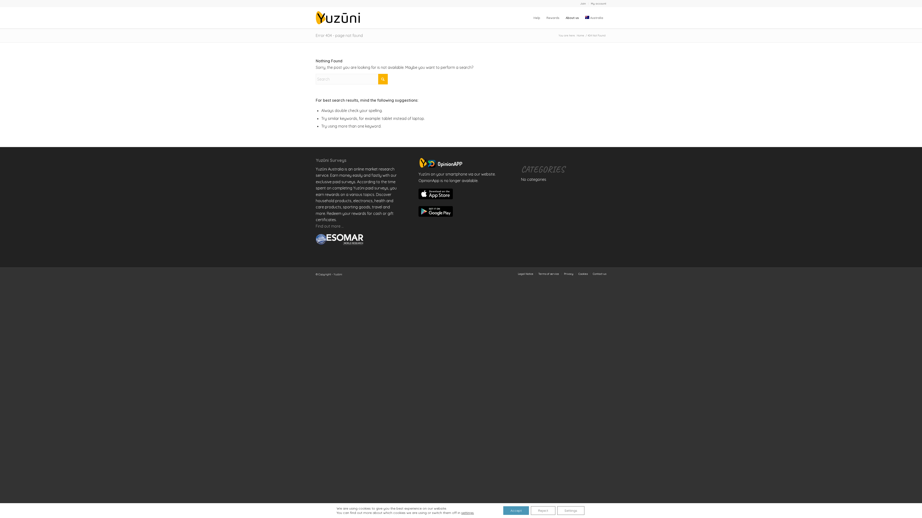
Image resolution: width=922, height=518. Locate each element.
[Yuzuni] (339, 18)
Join (583, 3)
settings (467, 513)
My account (598, 3)
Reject (543, 510)
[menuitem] (583, 3)
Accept (516, 510)
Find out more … (330, 226)
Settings (570, 510)
